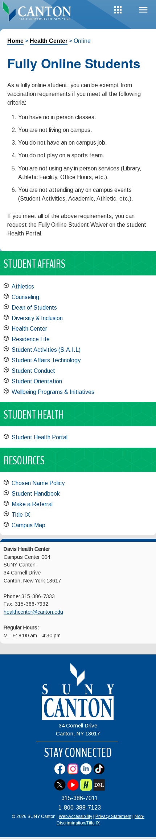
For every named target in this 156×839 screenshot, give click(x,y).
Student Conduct (33, 371)
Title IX (21, 515)
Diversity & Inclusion (37, 318)
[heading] (39, 12)
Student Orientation (37, 381)
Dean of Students (34, 307)
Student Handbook (36, 494)
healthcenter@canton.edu (33, 612)
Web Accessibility (75, 816)
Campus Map (28, 525)
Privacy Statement (113, 816)
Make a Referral (32, 504)
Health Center (48, 41)
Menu (143, 10)
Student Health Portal (39, 437)
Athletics (23, 286)
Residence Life (31, 339)
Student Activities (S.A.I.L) (46, 350)
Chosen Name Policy (38, 483)
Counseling (25, 297)
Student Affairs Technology (46, 360)
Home (15, 41)
